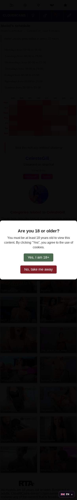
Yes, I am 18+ (38, 257)
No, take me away (38, 269)
